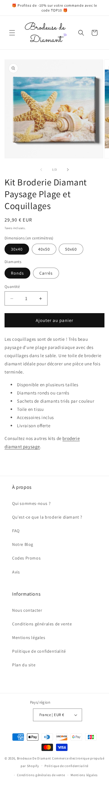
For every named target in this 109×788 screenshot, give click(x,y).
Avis (16, 572)
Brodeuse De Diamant (34, 758)
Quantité (12, 286)
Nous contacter (27, 610)
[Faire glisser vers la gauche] (41, 169)
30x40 (17, 249)
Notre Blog (22, 544)
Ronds (17, 273)
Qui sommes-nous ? (31, 503)
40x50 (44, 249)
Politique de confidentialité (39, 651)
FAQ (16, 530)
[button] (12, 32)
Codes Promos (26, 558)
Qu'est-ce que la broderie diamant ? (47, 517)
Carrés (46, 273)
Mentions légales (28, 637)
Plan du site (23, 665)
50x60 (71, 249)
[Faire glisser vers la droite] (67, 169)
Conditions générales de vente (42, 624)
